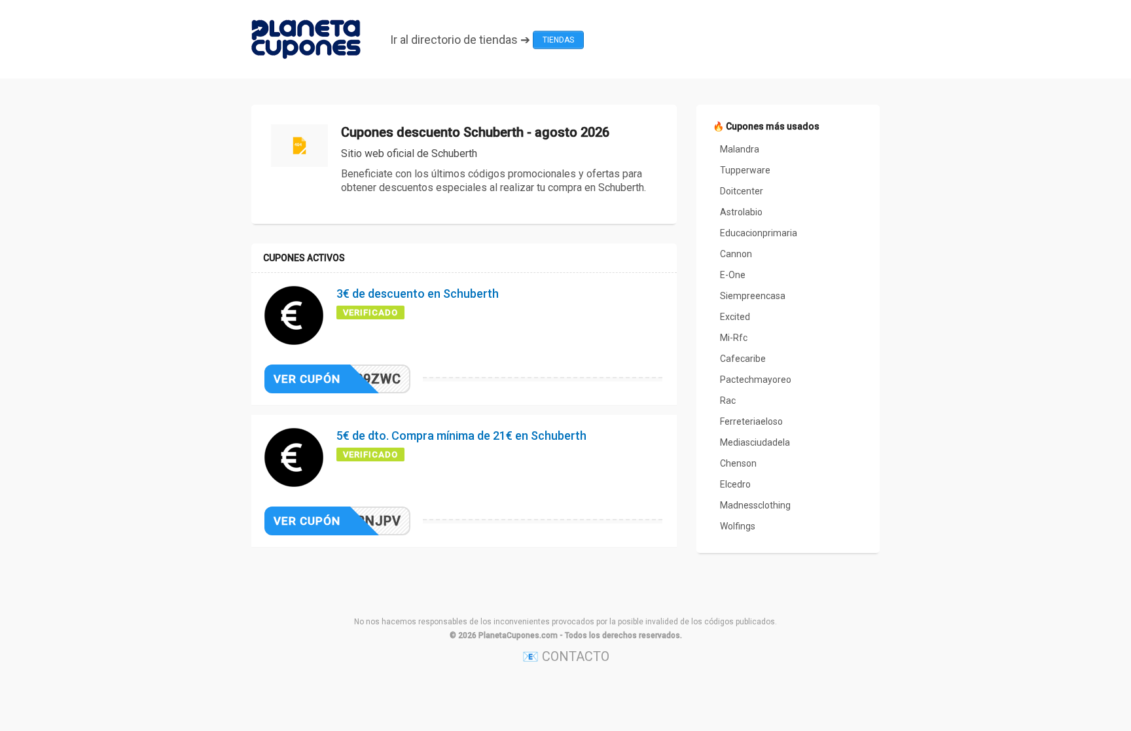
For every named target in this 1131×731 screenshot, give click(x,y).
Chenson (738, 463)
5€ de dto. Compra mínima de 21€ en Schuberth (461, 435)
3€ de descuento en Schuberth (417, 293)
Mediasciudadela (755, 442)
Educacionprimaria (758, 233)
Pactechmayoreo (755, 379)
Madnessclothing (755, 505)
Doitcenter (741, 191)
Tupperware (745, 170)
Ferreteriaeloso (751, 421)
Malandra (739, 149)
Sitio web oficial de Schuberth (409, 153)
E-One (732, 275)
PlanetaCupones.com (518, 635)
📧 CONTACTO (565, 656)
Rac (728, 400)
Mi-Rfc (733, 337)
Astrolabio (741, 212)
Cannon (736, 254)
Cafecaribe (743, 358)
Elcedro (735, 484)
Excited (735, 317)
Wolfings (737, 526)
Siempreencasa (752, 296)
